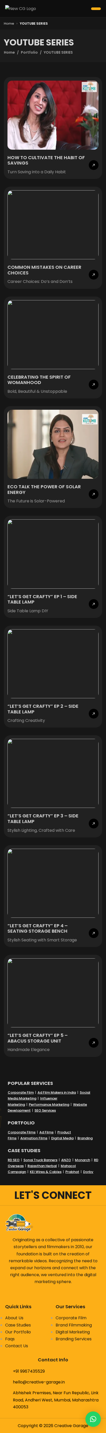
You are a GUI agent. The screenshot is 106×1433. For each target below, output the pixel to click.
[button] (93, 1419)
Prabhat (72, 1171)
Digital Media (62, 1138)
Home (9, 23)
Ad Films (46, 1132)
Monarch (82, 1160)
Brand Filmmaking (74, 1325)
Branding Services (74, 1339)
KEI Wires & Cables (45, 1171)
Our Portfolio (18, 1332)
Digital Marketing (73, 1332)
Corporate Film (21, 1092)
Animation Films (33, 1138)
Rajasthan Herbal (42, 1165)
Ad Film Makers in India (57, 1092)
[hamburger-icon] (96, 8)
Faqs (10, 1339)
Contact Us (16, 1346)
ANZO (66, 1160)
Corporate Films (22, 1132)
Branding (85, 1138)
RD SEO (14, 1160)
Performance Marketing (49, 1104)
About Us (14, 1318)
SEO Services (45, 1110)
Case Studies (18, 1325)
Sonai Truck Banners (40, 1160)
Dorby (88, 1171)
